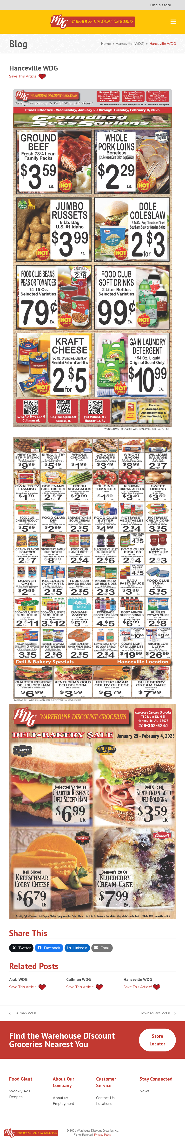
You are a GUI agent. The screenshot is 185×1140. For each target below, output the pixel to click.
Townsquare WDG (156, 1013)
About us (60, 1098)
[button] (173, 22)
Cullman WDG (78, 979)
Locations (104, 1103)
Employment (63, 1103)
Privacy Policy (102, 1135)
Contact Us (105, 1098)
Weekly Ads (19, 1091)
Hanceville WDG (138, 979)
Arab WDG (18, 979)
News (144, 1091)
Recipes (16, 1097)
